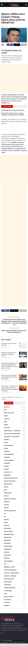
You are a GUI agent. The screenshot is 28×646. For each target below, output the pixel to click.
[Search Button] (26, 4)
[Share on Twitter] (17, 44)
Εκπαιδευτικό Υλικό (9, 481)
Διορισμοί (7, 463)
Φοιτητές (7, 602)
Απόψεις (6, 439)
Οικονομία (7, 543)
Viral (5, 421)
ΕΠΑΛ (5, 490)
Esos (5, 410)
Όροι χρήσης (22, 642)
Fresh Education (9, 413)
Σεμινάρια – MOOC (9, 567)
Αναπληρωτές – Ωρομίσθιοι (12, 430)
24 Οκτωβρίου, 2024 (6, 357)
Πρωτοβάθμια (8, 561)
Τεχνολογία (7, 584)
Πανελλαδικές (8, 546)
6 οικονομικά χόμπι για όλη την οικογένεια (12, 110)
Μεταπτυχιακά (8, 531)
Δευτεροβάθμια (8, 454)
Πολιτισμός (7, 555)
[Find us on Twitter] (3, 633)
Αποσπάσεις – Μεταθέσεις (11, 436)
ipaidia (6, 416)
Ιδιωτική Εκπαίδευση (10, 510)
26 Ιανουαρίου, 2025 (6, 347)
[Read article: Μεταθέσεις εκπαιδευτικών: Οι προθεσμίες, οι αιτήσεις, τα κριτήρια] (23, 354)
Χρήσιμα (6, 605)
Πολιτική (6, 552)
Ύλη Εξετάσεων (8, 596)
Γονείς (6, 448)
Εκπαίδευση (7, 475)
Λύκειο (6, 522)
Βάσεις (6, 442)
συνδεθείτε (10, 397)
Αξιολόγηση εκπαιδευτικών (12, 433)
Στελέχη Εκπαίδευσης (10, 570)
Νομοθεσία (7, 540)
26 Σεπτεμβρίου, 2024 (6, 392)
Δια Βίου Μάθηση (9, 460)
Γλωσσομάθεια (8, 445)
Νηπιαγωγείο (7, 537)
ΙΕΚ (5, 513)
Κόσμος (6, 519)
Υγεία (5, 593)
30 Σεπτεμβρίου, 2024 (6, 370)
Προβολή (6, 558)
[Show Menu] (2, 4)
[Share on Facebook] (10, 44)
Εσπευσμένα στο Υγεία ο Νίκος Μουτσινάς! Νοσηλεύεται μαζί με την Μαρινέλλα (9, 377)
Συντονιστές (8, 582)
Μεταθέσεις (7, 528)
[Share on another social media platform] (24, 44)
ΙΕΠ (5, 516)
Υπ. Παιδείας (7, 599)
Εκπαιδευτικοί (8, 484)
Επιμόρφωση (8, 493)
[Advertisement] (14, 78)
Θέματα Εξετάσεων (10, 499)
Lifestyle (6, 419)
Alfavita (6, 407)
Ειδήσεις (6, 466)
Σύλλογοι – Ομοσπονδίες (11, 573)
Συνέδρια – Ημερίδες (10, 576)
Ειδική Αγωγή (8, 472)
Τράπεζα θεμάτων (9, 587)
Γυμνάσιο (7, 451)
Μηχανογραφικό (9, 534)
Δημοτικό (7, 457)
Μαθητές (6, 525)
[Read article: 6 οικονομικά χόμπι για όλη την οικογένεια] (23, 345)
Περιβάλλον (7, 549)
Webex (6, 424)
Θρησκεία (6, 501)
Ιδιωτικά (6, 504)
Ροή (5, 564)
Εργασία (6, 496)
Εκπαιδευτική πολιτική (10, 478)
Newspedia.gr (8, 640)
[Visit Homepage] (14, 4)
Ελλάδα (6, 487)
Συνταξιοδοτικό (9, 579)
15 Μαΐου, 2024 (4, 26)
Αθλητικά (7, 427)
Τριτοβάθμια (8, 590)
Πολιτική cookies (13, 642)
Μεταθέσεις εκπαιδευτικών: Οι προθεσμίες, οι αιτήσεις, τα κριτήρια (8, 354)
